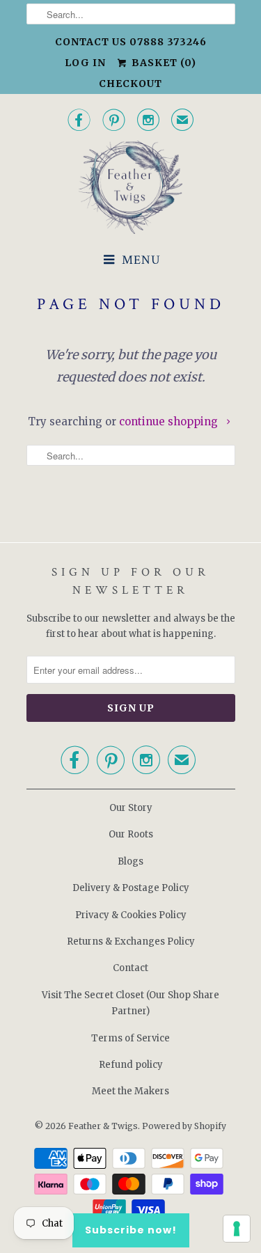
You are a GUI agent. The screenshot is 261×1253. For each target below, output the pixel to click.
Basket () (162, 62)
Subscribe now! (131, 1230)
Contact (130, 968)
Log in (85, 62)
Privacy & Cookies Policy (131, 915)
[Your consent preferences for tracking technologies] (236, 1228)
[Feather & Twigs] (131, 188)
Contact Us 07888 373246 (131, 42)
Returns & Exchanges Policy (131, 941)
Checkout (130, 83)
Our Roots (131, 834)
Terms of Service (130, 1038)
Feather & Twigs (103, 1126)
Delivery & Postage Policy (130, 888)
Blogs (130, 861)
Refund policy (131, 1065)
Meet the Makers (130, 1091)
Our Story (130, 808)
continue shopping (170, 421)
